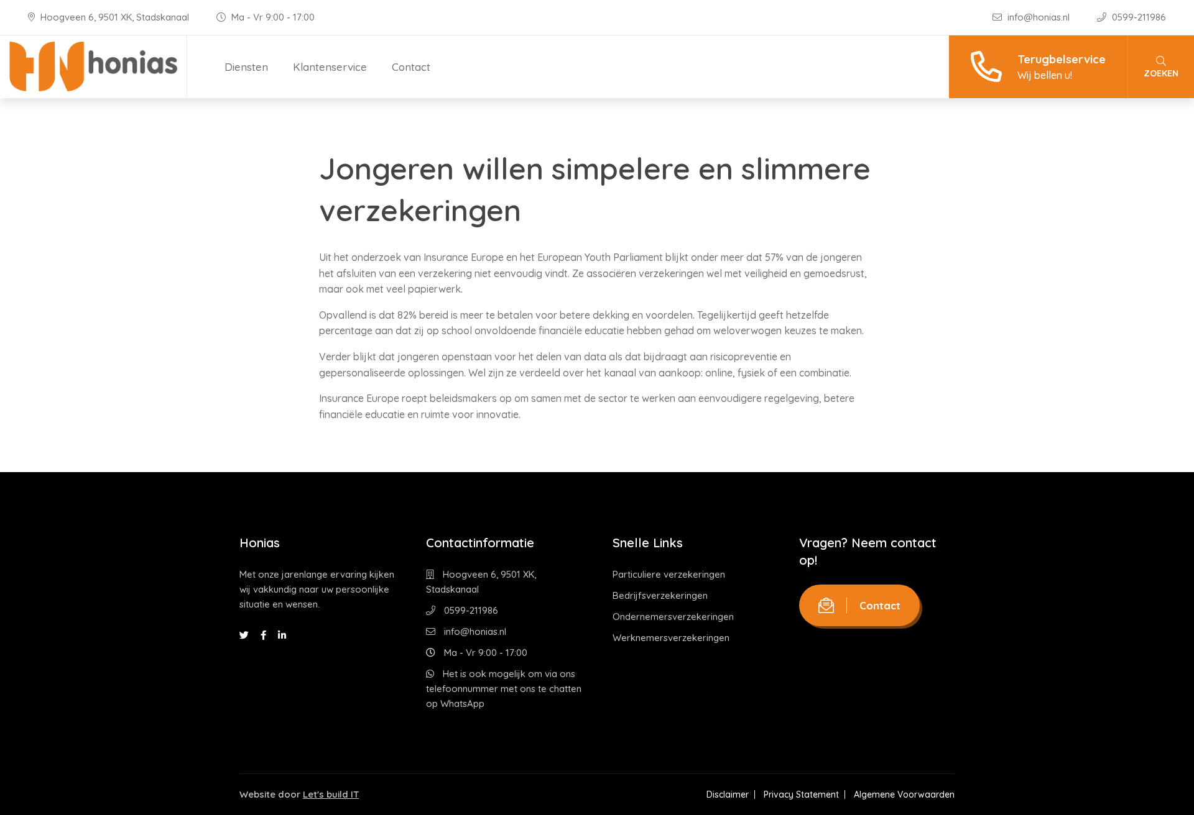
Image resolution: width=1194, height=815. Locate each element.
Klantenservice (330, 66)
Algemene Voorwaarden (904, 794)
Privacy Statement (801, 794)
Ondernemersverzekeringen (673, 616)
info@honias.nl (1038, 17)
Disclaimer (727, 794)
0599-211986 (1137, 17)
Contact (411, 66)
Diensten (246, 66)
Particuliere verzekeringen (669, 574)
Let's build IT (331, 794)
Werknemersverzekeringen (671, 638)
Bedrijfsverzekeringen (660, 595)
